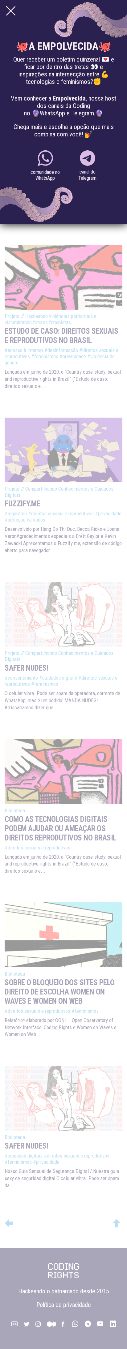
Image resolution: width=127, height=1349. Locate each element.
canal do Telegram (87, 175)
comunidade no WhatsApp (45, 175)
